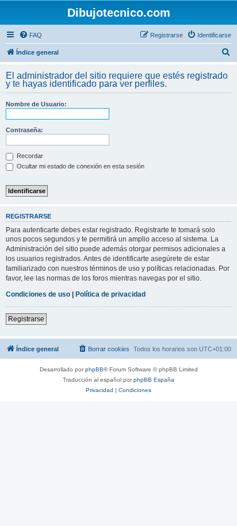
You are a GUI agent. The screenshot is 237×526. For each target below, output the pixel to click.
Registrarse (26, 319)
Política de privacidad (110, 294)
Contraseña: (24, 129)
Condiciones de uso (38, 294)
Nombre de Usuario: (36, 104)
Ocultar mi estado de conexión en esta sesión (79, 166)
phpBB (94, 369)
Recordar (29, 155)
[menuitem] (30, 35)
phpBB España (153, 380)
